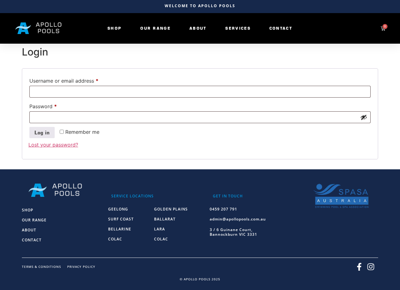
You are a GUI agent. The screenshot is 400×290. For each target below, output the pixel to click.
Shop (115, 28)
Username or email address (74, 80)
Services (237, 28)
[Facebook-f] (359, 266)
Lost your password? (53, 145)
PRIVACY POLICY (81, 266)
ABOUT (29, 230)
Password (53, 105)
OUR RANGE (34, 220)
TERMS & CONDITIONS (41, 266)
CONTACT (32, 240)
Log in (42, 132)
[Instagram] (370, 266)
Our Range (155, 28)
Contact (280, 28)
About (198, 28)
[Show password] (363, 117)
